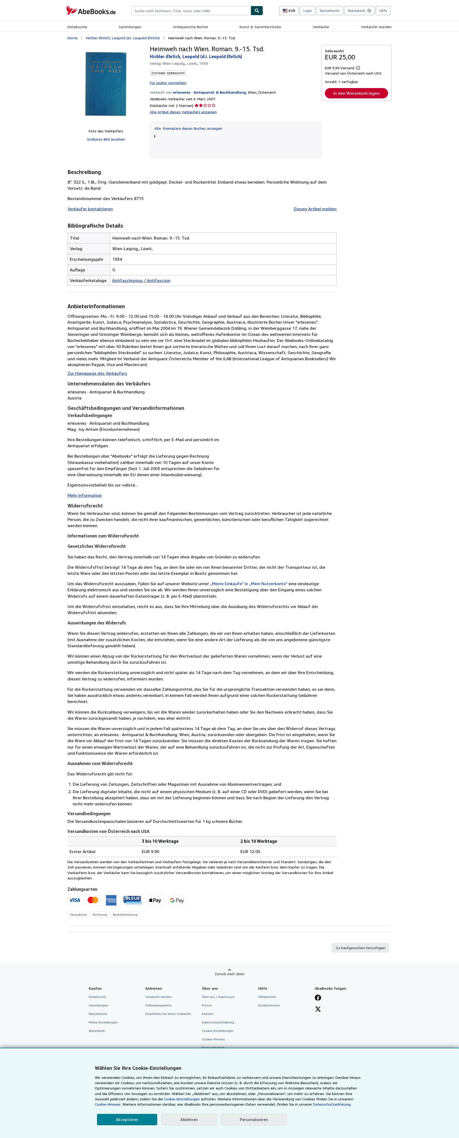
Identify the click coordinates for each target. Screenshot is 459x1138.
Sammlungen (130, 26)
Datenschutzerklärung (218, 1022)
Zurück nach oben (229, 973)
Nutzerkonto (330, 10)
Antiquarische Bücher (190, 26)
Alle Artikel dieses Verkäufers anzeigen (183, 112)
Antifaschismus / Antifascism (141, 280)
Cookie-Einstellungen (182, 1099)
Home (72, 38)
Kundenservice (269, 1005)
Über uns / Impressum (218, 997)
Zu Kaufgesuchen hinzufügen (360, 947)
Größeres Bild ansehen (106, 139)
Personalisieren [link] (254, 1119)
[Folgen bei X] (318, 1010)
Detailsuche (77, 26)
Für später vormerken (168, 82)
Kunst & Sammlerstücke (260, 26)
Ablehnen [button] (189, 1119)
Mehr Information (84, 495)
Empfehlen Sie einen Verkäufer (168, 1014)
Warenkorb (97, 1031)
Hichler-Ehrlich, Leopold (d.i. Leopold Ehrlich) (123, 38)
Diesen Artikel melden (315, 208)
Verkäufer (321, 26)
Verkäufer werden (376, 26)
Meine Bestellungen (103, 1022)
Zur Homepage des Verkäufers (97, 373)
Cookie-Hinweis (213, 1039)
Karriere (207, 1014)
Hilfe (383, 10)
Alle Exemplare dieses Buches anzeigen (188, 128)
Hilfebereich (267, 997)
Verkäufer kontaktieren (90, 208)
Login (307, 10)
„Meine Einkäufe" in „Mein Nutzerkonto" (248, 583)
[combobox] (191, 10)
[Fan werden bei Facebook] (318, 998)
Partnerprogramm (158, 1005)
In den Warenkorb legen (356, 93)
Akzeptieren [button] (127, 1119)
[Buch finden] (257, 10)
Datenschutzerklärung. (332, 1104)
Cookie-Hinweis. (108, 1104)
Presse (207, 1005)
